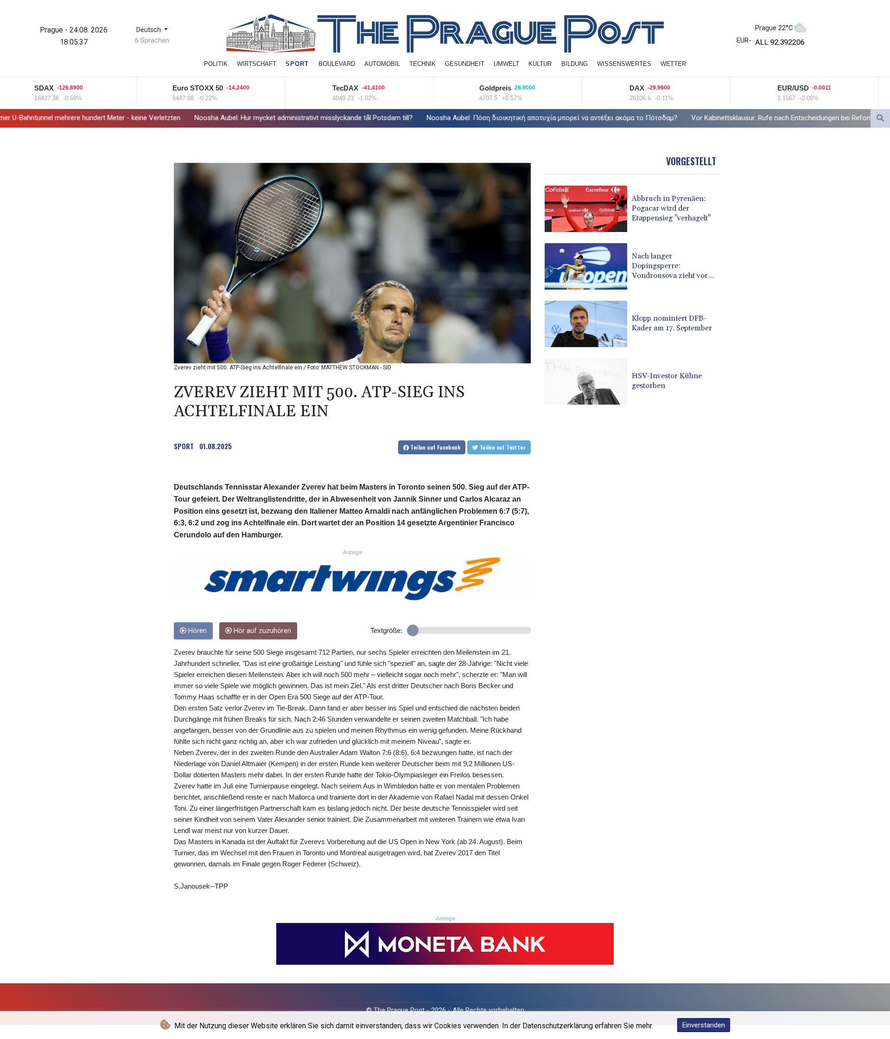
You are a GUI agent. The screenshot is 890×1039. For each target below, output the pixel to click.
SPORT (184, 446)
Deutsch (149, 30)
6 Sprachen (152, 40)
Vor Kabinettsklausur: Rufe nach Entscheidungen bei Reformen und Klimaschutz (682, 118)
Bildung (574, 63)
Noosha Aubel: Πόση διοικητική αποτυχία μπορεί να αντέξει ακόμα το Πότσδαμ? (421, 118)
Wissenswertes (624, 63)
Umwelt (506, 63)
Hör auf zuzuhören (261, 631)
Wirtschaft (256, 63)
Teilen (434, 447)
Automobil (382, 63)
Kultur (540, 63)
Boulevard (336, 63)
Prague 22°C (774, 28)
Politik (216, 63)
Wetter (673, 63)
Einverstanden (703, 1025)
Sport (297, 63)
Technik (422, 63)
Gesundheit (464, 63)
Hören (196, 631)
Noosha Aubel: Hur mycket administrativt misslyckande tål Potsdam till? (173, 117)
